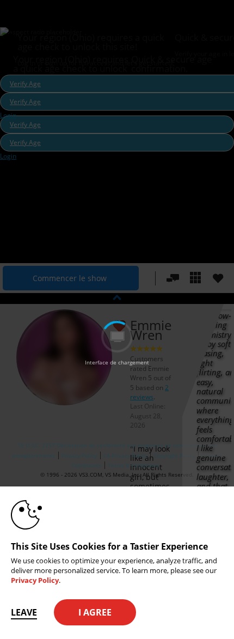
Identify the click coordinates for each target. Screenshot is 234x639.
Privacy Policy (35, 580)
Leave (24, 612)
